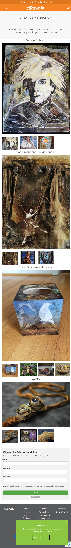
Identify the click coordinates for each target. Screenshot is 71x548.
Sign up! (35, 493)
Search (27, 512)
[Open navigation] (2, 7)
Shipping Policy (44, 518)
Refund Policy (44, 515)
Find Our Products (27, 516)
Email (5, 459)
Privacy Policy (44, 512)
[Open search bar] (6, 7)
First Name (6, 468)
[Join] (52, 537)
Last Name (6, 476)
